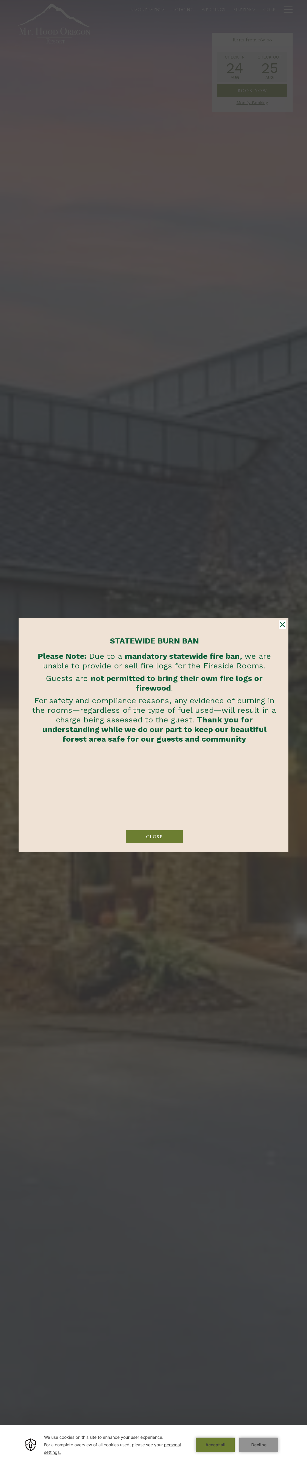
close (154, 837)
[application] (153, 1444)
